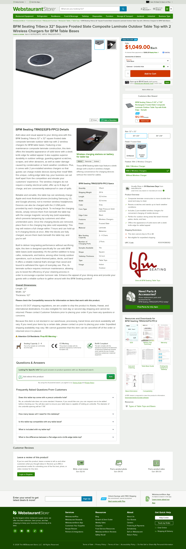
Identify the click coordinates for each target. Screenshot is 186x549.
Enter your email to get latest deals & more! (25, 498)
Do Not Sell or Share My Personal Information (155, 544)
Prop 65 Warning (48, 336)
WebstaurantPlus (71, 517)
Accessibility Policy (128, 544)
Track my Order (164, 523)
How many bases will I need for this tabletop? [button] (39, 414)
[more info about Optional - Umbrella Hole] (164, 66)
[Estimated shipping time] (163, 190)
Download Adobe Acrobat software (137, 397)
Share (95, 120)
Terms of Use (77, 383)
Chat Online (162, 528)
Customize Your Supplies (75, 526)
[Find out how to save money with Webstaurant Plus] (137, 113)
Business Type (164, 16)
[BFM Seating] (147, 264)
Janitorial (140, 16)
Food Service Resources (105, 529)
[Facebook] (28, 531)
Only (127, 43)
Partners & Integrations (74, 532)
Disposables (97, 16)
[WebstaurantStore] (34, 513)
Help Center (19, 2)
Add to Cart (145, 121)
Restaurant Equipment (24, 16)
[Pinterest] (41, 531)
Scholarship (131, 529)
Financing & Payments (135, 526)
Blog (97, 517)
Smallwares (55, 16)
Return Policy (132, 535)
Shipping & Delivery (165, 531)
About (80, 161)
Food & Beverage (71, 16)
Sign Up (86, 499)
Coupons (98, 526)
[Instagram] (15, 531)
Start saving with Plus (116, 501)
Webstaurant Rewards (73, 520)
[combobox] (90, 8)
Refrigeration (42, 16)
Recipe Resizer (71, 529)
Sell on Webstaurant (135, 532)
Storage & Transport (125, 16)
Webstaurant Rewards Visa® (144, 83)
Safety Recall (100, 535)
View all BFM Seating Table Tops (147, 280)
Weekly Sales (100, 523)
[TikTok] (35, 531)
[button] (99, 45)
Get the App (35, 2)
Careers (130, 523)
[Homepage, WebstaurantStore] (34, 9)
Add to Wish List (147, 89)
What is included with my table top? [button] (34, 429)
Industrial (151, 16)
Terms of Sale (88, 544)
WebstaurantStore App (74, 523)
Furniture (109, 16)
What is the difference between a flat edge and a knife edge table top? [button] (50, 437)
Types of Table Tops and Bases (149, 406)
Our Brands (131, 520)
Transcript (88, 161)
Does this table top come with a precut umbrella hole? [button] (43, 397)
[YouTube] (22, 531)
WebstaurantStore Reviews (105, 532)
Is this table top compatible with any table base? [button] (40, 422)
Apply (167, 83)
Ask (110, 376)
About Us (130, 517)
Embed (96, 161)
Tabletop (85, 16)
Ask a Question (110, 120)
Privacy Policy (89, 383)
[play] (96, 139)
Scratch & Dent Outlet (103, 520)
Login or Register (26, 474)
